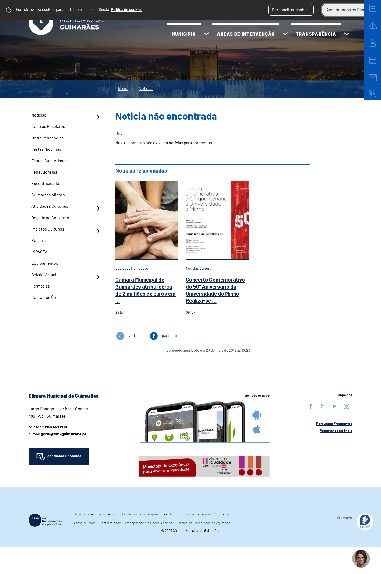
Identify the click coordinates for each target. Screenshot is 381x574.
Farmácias (40, 286)
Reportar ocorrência (336, 431)
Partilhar (169, 336)
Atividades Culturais (49, 206)
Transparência (316, 34)
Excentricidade (45, 184)
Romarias (39, 241)
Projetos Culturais (47, 229)
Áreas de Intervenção (246, 34)
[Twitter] (323, 406)
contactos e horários (64, 456)
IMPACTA (39, 252)
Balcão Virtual (43, 275)
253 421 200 (56, 427)
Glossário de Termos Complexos (204, 514)
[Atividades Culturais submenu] (98, 208)
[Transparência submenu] (346, 34)
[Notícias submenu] (98, 117)
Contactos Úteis (46, 298)
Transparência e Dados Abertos (148, 523)
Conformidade (110, 523)
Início (123, 89)
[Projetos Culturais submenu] (98, 231)
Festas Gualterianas (49, 161)
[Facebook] (311, 406)
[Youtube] (335, 406)
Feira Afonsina (44, 172)
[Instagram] (346, 406)
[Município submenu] (206, 34)
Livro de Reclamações (45, 520)
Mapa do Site (83, 514)
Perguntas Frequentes (334, 424)
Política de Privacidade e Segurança (203, 523)
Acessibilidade (84, 523)
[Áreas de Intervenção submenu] (285, 34)
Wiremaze (343, 517)
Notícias (146, 89)
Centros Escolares (48, 127)
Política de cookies (126, 10)
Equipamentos (44, 263)
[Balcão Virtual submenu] (98, 276)
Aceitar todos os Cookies (349, 10)
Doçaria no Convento (50, 218)
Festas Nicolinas (46, 149)
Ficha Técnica (107, 514)
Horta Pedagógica (47, 138)
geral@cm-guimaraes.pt (63, 434)
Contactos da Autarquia (140, 514)
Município (184, 34)
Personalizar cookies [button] (291, 10)
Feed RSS (169, 514)
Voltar (133, 336)
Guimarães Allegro (48, 195)
